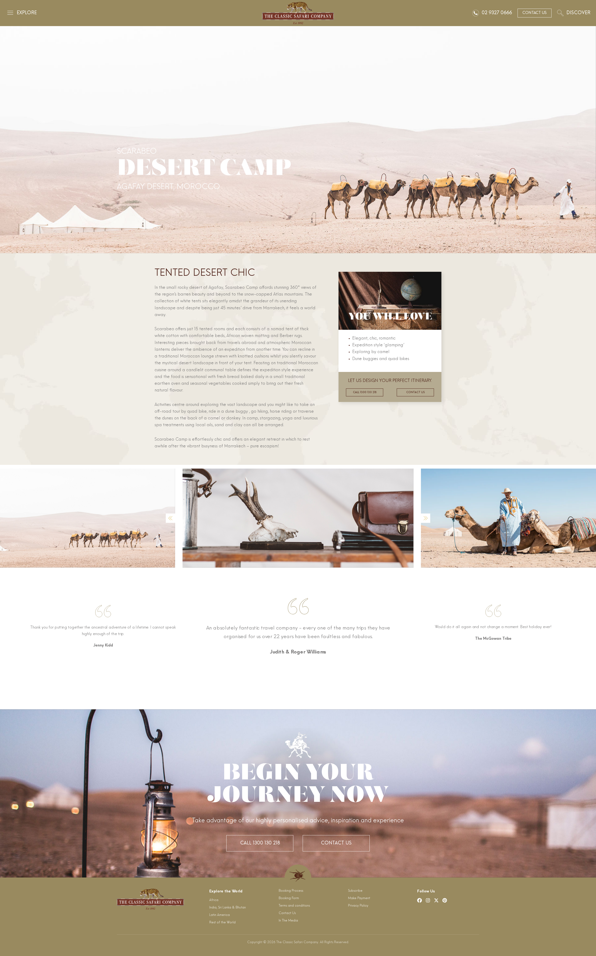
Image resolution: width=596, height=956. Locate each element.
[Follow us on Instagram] (428, 900)
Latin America (219, 915)
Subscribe (355, 891)
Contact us (415, 392)
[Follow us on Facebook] (419, 900)
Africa (213, 900)
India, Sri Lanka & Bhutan (227, 907)
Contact (534, 13)
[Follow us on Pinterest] (444, 900)
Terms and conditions (294, 906)
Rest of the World (222, 922)
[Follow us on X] (436, 900)
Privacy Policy (358, 906)
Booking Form (289, 898)
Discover (578, 13)
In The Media (288, 920)
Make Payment (359, 898)
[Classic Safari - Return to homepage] (298, 13)
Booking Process (291, 891)
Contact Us (336, 843)
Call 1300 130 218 (364, 392)
